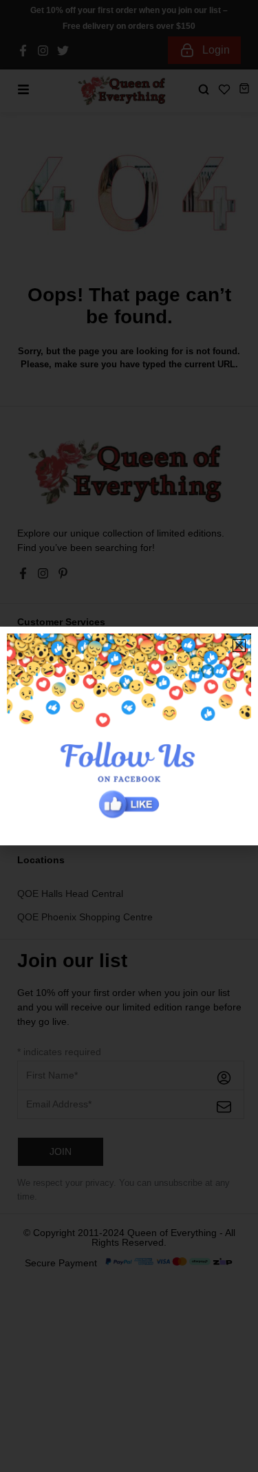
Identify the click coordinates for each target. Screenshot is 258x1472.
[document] (129, 736)
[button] (239, 645)
